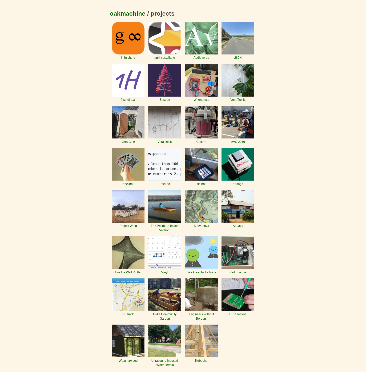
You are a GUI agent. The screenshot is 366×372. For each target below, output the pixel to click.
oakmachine (127, 13)
